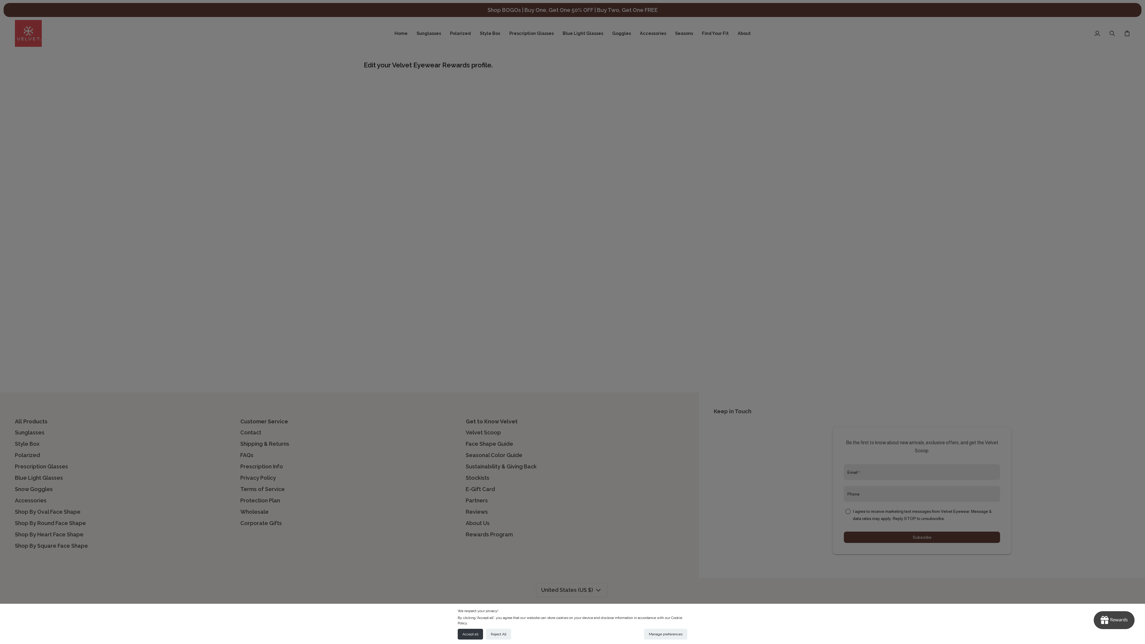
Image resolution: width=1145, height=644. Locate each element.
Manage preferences (666, 634)
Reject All (498, 634)
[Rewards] (1114, 620)
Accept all (470, 634)
